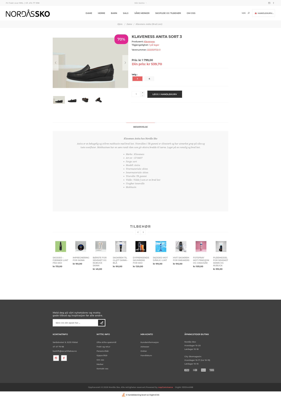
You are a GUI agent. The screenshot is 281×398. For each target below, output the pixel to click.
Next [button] (143, 232)
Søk (249, 13)
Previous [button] (138, 232)
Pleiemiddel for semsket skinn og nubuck (200, 261)
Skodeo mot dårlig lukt (140, 259)
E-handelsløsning (133, 395)
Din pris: (139, 64)
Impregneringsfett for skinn (61, 259)
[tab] (140, 127)
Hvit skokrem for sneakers (161, 259)
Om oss (100, 360)
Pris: (135, 60)
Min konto (139, 3)
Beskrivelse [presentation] (140, 127)
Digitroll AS (154, 395)
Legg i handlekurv (165, 94)
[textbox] (239, 13)
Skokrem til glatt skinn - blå (100, 260)
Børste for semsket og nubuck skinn (79, 261)
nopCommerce (165, 387)
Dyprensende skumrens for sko (121, 260)
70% (121, 39)
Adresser (144, 346)
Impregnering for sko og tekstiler (221, 260)
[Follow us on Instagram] (56, 358)
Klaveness (149, 41)
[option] (61, 252)
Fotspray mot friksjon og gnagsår (181, 260)
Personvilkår (103, 351)
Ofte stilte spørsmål (106, 342)
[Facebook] (64, 358)
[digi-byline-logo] (124, 395)
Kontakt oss (102, 368)
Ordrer (143, 351)
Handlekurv (146, 355)
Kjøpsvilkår (102, 355)
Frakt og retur (103, 346)
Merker (100, 364)
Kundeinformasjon (149, 342)
